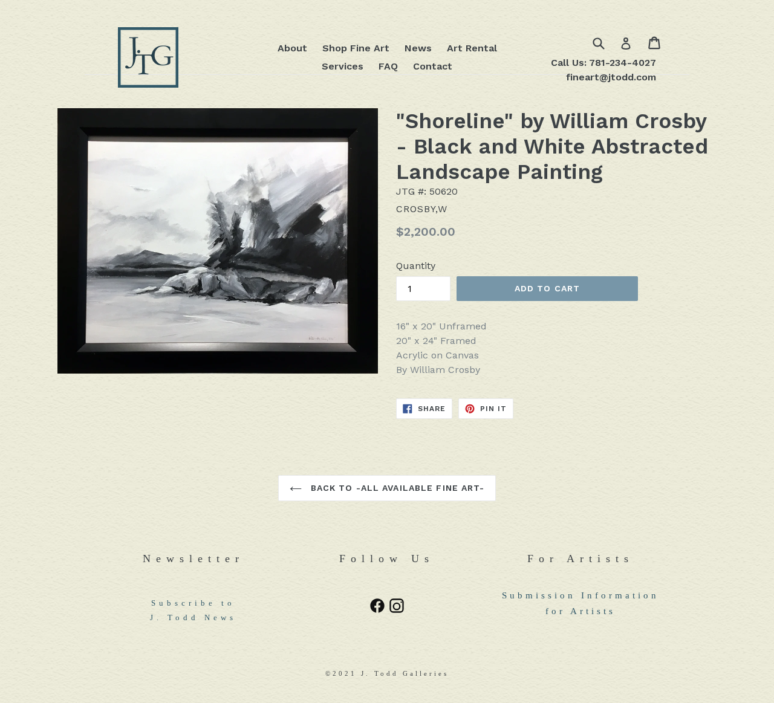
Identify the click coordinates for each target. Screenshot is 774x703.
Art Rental (472, 48)
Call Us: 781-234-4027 (603, 62)
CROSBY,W (421, 209)
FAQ (388, 66)
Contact (432, 66)
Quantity (415, 265)
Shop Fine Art (355, 48)
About (292, 48)
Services (342, 66)
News (418, 48)
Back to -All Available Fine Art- (396, 488)
